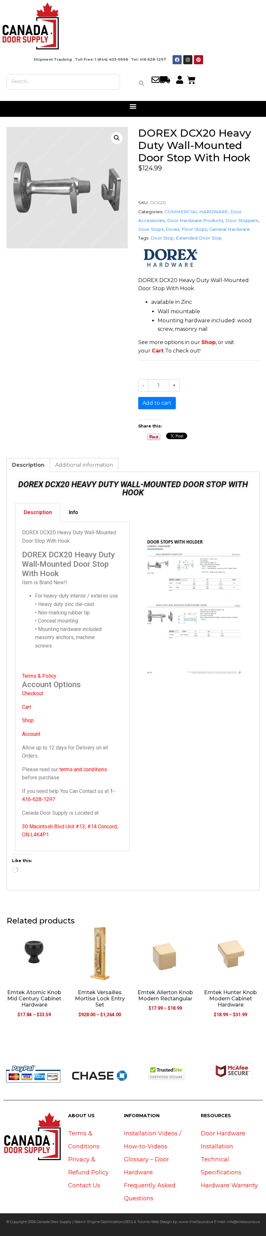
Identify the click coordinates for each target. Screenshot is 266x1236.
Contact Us (84, 1185)
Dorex (172, 229)
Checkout (32, 693)
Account (31, 734)
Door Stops (150, 229)
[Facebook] (177, 59)
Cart (157, 351)
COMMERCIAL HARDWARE (196, 211)
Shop (208, 342)
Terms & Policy (39, 676)
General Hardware (229, 229)
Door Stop (162, 238)
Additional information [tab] (84, 465)
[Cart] (191, 79)
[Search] (141, 83)
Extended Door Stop (199, 238)
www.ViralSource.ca (196, 1221)
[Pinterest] (198, 59)
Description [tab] (28, 465)
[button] (133, 106)
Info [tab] (73, 512)
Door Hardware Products (195, 220)
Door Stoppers (241, 220)
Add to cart (157, 403)
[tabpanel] (72, 686)
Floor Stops (194, 229)
